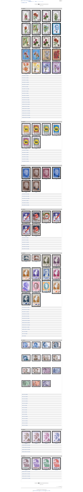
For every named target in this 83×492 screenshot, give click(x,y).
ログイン (34, 1)
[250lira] (26, 273)
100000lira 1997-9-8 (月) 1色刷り (26, 108)
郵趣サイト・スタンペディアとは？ (39, 1)
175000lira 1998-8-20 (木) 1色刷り (26, 447)
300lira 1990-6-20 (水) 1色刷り (25, 97)
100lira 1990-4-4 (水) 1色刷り (25, 244)
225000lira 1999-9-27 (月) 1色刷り (26, 471)
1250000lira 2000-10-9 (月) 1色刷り (26, 117)
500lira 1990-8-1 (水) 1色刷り (25, 311)
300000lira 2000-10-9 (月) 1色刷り (26, 115)
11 (47, 4)
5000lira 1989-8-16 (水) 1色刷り (26, 309)
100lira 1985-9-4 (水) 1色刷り (25, 161)
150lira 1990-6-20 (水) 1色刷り (25, 246)
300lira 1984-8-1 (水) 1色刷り (25, 84)
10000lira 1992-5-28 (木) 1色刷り (26, 320)
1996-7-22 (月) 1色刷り (24, 331)
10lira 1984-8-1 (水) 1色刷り (25, 75)
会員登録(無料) (30, 1)
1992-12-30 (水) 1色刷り (25, 394)
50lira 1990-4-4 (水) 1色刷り (25, 93)
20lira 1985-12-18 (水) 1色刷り (25, 196)
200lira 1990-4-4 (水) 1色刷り (25, 95)
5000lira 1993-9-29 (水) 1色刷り (26, 318)
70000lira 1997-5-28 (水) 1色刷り (26, 104)
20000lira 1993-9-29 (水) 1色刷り (26, 322)
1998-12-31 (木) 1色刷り (25, 416)
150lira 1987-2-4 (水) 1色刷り (25, 242)
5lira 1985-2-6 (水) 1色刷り (25, 86)
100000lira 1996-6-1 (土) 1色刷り (26, 329)
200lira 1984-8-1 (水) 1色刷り (25, 82)
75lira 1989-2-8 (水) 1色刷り (25, 200)
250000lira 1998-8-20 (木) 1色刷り (26, 449)
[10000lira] (46, 273)
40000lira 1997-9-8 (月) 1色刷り (26, 106)
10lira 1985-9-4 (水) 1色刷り (25, 150)
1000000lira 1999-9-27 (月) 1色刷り (26, 478)
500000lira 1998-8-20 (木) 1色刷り (26, 451)
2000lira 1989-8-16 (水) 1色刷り (26, 307)
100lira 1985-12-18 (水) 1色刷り (26, 198)
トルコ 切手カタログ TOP (24, 2)
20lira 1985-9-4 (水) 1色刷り (25, 152)
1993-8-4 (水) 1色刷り (24, 405)
